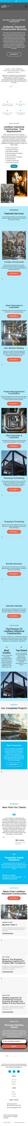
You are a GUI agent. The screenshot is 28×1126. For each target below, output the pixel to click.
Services (14, 1081)
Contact (14, 1096)
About (13, 1091)
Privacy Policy (7, 1122)
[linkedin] (14, 1)
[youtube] (16, 1)
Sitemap (14, 1093)
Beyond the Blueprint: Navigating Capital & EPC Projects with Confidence (13, 961)
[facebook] (11, 1)
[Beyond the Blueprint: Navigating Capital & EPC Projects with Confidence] (14, 946)
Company (14, 1079)
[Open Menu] (26, 6)
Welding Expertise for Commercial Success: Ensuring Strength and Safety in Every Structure (13, 1000)
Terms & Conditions (19, 1122)
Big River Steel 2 (9, 925)
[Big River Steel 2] (14, 912)
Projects (14, 1084)
